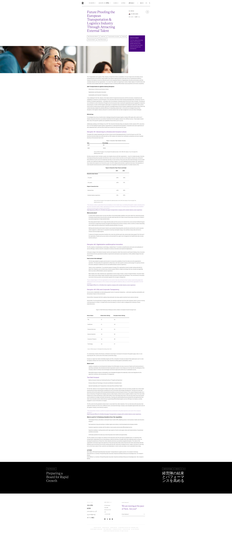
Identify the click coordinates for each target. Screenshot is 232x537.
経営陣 (89, 508)
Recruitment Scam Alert (96, 529)
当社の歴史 (90, 505)
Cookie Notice (105, 527)
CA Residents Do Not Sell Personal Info (128, 527)
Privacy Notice (97, 527)
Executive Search (91, 39)
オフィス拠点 (90, 517)
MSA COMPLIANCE (108, 529)
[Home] (85, 3)
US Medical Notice (117, 529)
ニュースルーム (91, 514)
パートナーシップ (92, 511)
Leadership (103, 36)
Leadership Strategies (167, 468)
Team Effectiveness (102, 39)
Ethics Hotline (126, 529)
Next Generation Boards (93, 36)
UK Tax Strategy (135, 529)
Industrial (124, 36)
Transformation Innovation (113, 36)
